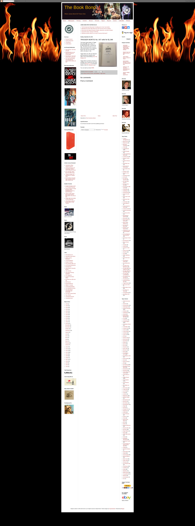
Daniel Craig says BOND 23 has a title (126, 53)
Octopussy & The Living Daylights (126, 231)
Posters (124, 412)
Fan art (124, 345)
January (67, 344)
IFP (123, 363)
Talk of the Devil (126, 257)
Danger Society (126, 158)
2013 (67, 348)
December (67, 325)
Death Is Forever (126, 160)
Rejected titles (126, 427)
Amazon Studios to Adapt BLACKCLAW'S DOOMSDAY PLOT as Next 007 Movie (71, 190)
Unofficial (125, 467)
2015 (67, 323)
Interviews (125, 370)
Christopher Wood (127, 324)
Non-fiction (125, 403)
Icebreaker (125, 201)
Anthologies (125, 306)
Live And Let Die (126, 212)
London (124, 394)
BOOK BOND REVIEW (126, 316)
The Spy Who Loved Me (126, 274)
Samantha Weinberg (125, 439)
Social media (125, 454)
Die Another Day (126, 168)
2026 (67, 304)
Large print (125, 389)
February (67, 343)
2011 (67, 352)
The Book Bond (80, 7)
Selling (124, 447)
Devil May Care (126, 163)
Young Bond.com (69, 298)
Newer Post (83, 115)
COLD (124, 147)
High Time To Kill (126, 196)
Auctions (91, 73)
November (67, 326)
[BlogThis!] (99, 71)
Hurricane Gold (126, 199)
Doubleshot (125, 175)
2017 (67, 320)
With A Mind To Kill (127, 287)
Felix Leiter (125, 348)
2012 (67, 350)
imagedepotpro (112, 508)
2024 (67, 307)
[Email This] (98, 71)
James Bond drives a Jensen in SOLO (127, 57)
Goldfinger (125, 190)
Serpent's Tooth (126, 247)
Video (124, 469)
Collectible (121, 20)
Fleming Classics (69, 39)
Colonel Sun (125, 156)
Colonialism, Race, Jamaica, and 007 (69, 166)
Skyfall (124, 453)
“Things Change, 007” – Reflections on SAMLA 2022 (70, 175)
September (67, 330)
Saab (124, 436)
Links (124, 392)
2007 (67, 359)
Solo (124, 253)
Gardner (85, 20)
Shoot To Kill (125, 250)
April (66, 339)
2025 (67, 305)
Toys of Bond (68, 295)
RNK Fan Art (68, 282)
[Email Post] (96, 71)
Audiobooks (125, 312)
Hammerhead (126, 192)
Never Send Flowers (125, 223)
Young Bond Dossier (70, 296)
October (67, 328)
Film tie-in (125, 350)
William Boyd (125, 472)
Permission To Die (127, 237)
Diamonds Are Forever (126, 167)
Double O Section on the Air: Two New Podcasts (71, 187)
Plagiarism (125, 410)
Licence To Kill (126, 208)
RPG (124, 422)
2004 (67, 364)
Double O (125, 171)
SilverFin (125, 252)
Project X (125, 416)
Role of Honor (126, 242)
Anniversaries (126, 305)
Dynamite (125, 340)
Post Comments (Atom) (91, 118)
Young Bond (68, 42)
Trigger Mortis (102, 73)
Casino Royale (126, 151)
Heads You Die (126, 194)
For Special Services (125, 179)
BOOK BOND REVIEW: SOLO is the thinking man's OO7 (126, 63)
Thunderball (125, 278)
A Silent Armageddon (125, 139)
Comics (115, 20)
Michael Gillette (126, 397)
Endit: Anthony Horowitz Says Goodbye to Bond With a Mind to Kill (70, 179)
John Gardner (68, 270)
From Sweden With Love (71, 263)
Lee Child (125, 391)
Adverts (124, 303)
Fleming (78, 20)
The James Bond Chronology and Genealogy (69, 291)
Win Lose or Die (126, 284)
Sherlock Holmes (126, 448)
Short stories (125, 451)
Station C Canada (69, 285)
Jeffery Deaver (126, 377)
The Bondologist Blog (70, 286)
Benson (91, 20)
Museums (125, 401)
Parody (124, 407)
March (66, 341)
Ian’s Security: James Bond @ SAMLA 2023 (70, 172)
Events (124, 343)
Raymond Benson (69, 283)
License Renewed (127, 210)
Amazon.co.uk (88, 63)
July (66, 334)
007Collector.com (69, 254)
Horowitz (97, 20)
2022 (67, 311)
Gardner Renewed (69, 40)
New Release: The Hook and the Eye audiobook (71, 57)
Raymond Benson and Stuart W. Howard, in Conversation (70, 53)
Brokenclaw (125, 142)
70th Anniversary (126, 301)
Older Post (115, 115)
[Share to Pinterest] (104, 71)
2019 (67, 316)
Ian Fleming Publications (71, 265)
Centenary (125, 319)
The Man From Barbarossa (126, 266)
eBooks (124, 475)
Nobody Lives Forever (126, 228)
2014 (67, 346)
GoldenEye (125, 189)
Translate (106, 129)
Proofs (124, 418)
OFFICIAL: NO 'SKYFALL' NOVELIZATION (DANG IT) (126, 68)
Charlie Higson (126, 321)
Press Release (126, 413)
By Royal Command (125, 145)
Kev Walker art (126, 385)
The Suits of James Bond (71, 293)
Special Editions (97, 73)
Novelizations (126, 404)
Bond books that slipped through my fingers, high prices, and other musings (97, 30)
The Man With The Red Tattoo (127, 271)
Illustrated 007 (68, 266)
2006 (67, 361)
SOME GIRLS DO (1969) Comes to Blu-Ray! (71, 199)
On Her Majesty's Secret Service (126, 235)
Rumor (124, 432)
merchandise (125, 477)
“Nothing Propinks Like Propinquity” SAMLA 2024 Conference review (71, 169)
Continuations (68, 43)
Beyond (109, 20)
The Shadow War (126, 463)
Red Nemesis (126, 240)
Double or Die (126, 173)
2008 (67, 357)
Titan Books (125, 466)
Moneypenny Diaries (125, 216)
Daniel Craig (125, 337)
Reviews (125, 429)
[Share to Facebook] (102, 71)
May (66, 337)
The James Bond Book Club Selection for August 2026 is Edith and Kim (71, 60)
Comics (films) (126, 331)
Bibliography (71, 20)
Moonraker (125, 218)
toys (124, 478)
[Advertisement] (69, 439)
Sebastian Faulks (126, 441)
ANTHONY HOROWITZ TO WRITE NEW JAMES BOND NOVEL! (126, 47)
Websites (125, 470)
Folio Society (125, 358)
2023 (67, 309)
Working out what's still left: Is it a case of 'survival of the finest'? (94, 33)
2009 (67, 355)
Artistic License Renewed (69, 258)
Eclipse (124, 342)
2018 (67, 318)
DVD (124, 336)
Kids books (125, 387)
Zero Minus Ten (126, 294)
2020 (67, 314)
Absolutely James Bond (70, 256)
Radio (124, 423)
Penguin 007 (125, 409)
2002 (67, 366)
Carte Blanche (126, 148)
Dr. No (124, 177)
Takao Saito (125, 460)
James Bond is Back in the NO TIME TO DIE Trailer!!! (70, 202)
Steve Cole (125, 458)
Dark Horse (125, 339)
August (67, 332)
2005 (67, 363)
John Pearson (126, 382)
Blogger (122, 508)
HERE (92, 67)
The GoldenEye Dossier (70, 288)
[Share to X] (101, 71)
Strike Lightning (126, 255)
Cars (124, 318)
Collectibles (125, 326)
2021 (67, 312)
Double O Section (69, 262)
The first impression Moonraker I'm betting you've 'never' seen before (96, 27)
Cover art (125, 334)
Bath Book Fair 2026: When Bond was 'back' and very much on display (96, 28)
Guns (124, 360)
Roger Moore (126, 431)
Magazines (125, 395)
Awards (124, 314)
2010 (67, 354)
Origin (124, 406)
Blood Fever (125, 141)
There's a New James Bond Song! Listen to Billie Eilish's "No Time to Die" (71, 195)
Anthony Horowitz (86, 73)
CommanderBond (69, 260)
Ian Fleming (125, 364)
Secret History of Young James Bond (126, 444)
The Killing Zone (126, 263)
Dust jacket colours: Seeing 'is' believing (90, 31)
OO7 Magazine (69, 275)
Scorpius (125, 244)
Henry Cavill (125, 361)
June (66, 335)
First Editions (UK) (126, 355)
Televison (125, 462)
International (125, 368)
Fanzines (125, 346)
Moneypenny (125, 399)
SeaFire (124, 246)
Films (124, 351)
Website (128, 20)
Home (64, 20)
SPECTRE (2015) (126, 434)
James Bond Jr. (126, 203)
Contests (125, 333)
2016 (67, 321)
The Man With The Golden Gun (127, 269)
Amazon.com (92, 65)
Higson (103, 20)
